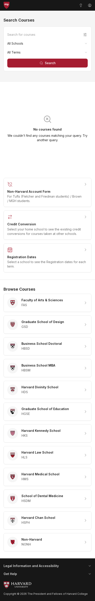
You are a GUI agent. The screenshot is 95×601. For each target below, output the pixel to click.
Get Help (10, 574)
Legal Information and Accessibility (31, 566)
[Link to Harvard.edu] (47, 585)
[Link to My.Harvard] (7, 5)
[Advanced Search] (85, 34)
